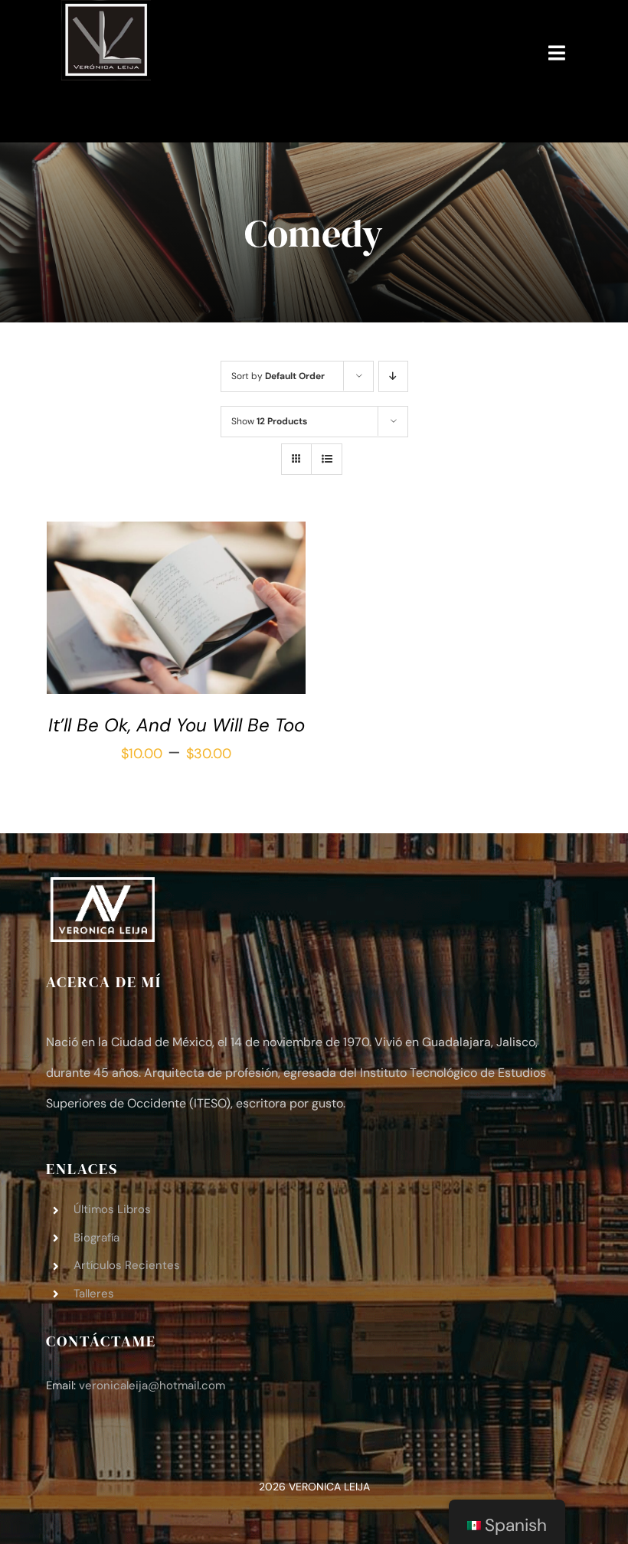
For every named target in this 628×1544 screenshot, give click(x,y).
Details (87, 623)
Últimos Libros (112, 1209)
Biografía (96, 1237)
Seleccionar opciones (165, 606)
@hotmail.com (152, 1385)
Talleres (94, 1293)
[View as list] (327, 459)
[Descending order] (393, 376)
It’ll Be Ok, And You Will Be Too (176, 725)
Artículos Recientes (127, 1265)
